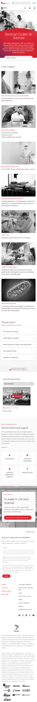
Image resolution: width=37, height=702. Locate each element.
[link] (17, 399)
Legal (20, 593)
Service (4, 447)
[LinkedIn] (26, 615)
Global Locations (6, 591)
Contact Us (4, 588)
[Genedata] (7, 690)
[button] (13, 3)
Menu (5, 8)
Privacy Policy (18, 567)
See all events (18, 383)
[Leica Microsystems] (7, 695)
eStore (34, 3)
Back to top (31, 531)
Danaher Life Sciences (25, 609)
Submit (6, 576)
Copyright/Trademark (24, 584)
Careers (3, 584)
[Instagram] (23, 615)
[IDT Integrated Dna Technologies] (26, 690)
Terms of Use (28, 567)
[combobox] (21, 3)
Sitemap (20, 606)
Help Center (5, 594)
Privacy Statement (23, 603)
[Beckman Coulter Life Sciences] (5, 3)
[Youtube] (33, 615)
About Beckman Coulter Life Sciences (18, 517)
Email (4, 547)
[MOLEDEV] (16, 695)
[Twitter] (30, 615)
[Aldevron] (26, 685)
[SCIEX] (7, 699)
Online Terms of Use (24, 596)
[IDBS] (16, 690)
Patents (20, 599)
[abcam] (16, 686)
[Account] (29, 8)
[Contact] (25, 8)
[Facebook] (19, 615)
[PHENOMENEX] (26, 695)
